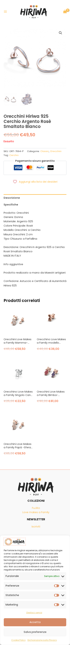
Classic (44, 151)
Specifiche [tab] (11, 204)
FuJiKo (36, 508)
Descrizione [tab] (12, 198)
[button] (60, 33)
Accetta (35, 622)
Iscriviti (36, 526)
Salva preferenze (35, 632)
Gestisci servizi (34, 612)
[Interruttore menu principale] (5, 11)
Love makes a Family (35, 512)
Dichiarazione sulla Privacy (42, 640)
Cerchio (14, 155)
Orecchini (55, 151)
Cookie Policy (18, 640)
